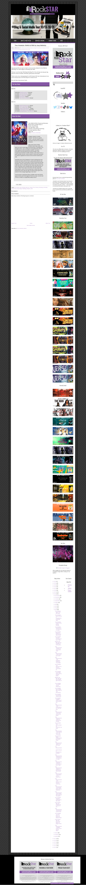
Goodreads (38, 132)
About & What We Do (26, 41)
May (56, 607)
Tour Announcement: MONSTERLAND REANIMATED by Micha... (58, 750)
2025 (55, 581)
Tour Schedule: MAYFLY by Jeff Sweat (58, 612)
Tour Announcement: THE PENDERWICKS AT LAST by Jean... (58, 706)
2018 (55, 593)
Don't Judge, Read (23, 107)
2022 (55, 586)
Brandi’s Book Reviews (24, 108)
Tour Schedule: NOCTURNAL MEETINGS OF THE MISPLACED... (58, 690)
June (56, 606)
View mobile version (31, 225)
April (56, 609)
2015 (55, 842)
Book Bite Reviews (23, 94)
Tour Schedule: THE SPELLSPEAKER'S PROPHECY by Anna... (58, 725)
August (56, 602)
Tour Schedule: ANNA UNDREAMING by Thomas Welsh (58, 738)
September (57, 600)
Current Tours (52, 41)
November (57, 597)
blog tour (31, 47)
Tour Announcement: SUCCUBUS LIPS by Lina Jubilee (58, 713)
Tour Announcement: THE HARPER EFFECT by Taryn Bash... (58, 732)
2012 (55, 847)
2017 (55, 838)
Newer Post (13, 223)
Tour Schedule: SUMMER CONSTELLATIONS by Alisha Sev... (58, 700)
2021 (55, 588)
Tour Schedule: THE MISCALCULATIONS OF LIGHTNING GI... (58, 667)
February (57, 834)
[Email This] (16, 184)
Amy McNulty (28, 47)
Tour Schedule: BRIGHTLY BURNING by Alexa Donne (58, 633)
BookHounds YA (23, 92)
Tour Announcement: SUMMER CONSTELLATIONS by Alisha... (58, 828)
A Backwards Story (24, 109)
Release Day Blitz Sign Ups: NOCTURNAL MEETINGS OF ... (58, 679)
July (56, 604)
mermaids (47, 47)
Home (15, 41)
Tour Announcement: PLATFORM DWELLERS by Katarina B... (58, 787)
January (56, 836)
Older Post (48, 223)
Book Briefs (22, 96)
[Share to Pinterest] (20, 184)
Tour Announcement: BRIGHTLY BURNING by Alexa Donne (58, 769)
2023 (55, 585)
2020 (55, 590)
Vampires (26, 49)
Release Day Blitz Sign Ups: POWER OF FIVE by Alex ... (58, 643)
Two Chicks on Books (24, 98)
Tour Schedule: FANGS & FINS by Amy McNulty (58, 623)
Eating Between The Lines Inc (26, 111)
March (56, 832)
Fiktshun (70, 585)
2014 (55, 843)
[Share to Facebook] (19, 184)
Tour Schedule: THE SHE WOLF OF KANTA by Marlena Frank (58, 815)
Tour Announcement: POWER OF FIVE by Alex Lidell (58, 648)
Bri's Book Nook (23, 95)
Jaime (69, 588)
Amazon (33, 132)
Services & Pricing (39, 41)
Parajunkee (56, 883)
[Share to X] (18, 184)
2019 (55, 592)
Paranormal (14, 49)
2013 (55, 845)
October (57, 599)
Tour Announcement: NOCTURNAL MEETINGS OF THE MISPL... (58, 793)
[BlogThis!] (17, 184)
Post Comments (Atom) (21, 228)
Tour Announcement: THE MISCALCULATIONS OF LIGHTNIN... (58, 781)
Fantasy (40, 47)
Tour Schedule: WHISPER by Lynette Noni (58, 695)
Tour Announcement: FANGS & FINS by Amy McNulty (58, 719)
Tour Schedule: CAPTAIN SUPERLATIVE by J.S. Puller (58, 638)
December (57, 595)
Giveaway (43, 47)
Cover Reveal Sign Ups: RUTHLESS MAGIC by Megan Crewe (58, 821)
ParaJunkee (69, 590)
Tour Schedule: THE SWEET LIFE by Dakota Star (58, 685)
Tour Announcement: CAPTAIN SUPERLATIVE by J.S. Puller (58, 763)
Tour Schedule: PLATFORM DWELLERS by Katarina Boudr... (58, 673)
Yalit (29, 49)
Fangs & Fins (36, 47)
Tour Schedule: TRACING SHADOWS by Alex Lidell (58, 799)
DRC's (61, 41)
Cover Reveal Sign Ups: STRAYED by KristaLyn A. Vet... (58, 804)
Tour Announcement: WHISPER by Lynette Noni (58, 810)
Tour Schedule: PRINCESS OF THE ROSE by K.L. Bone (58, 628)
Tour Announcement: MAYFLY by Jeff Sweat (58, 743)
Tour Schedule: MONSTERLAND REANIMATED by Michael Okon (58, 617)
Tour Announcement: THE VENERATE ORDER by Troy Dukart (58, 660)
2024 (55, 583)
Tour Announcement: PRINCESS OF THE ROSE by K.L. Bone (58, 757)
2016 (55, 840)
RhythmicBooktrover (24, 105)
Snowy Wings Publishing (20, 49)
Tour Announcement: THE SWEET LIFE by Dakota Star (58, 775)
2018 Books (23, 47)
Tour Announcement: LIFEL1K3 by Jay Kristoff (58, 654)
